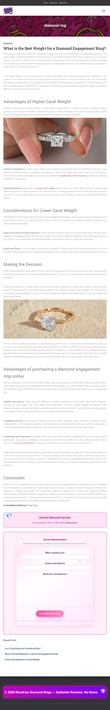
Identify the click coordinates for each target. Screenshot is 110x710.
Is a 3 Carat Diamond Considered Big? (23, 648)
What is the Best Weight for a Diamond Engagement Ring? (54, 48)
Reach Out (63, 3)
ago (32, 505)
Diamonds (53, 3)
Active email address (55, 563)
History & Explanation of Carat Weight (22, 659)
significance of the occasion (73, 176)
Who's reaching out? (55, 553)
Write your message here (55, 574)
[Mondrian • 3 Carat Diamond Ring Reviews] (9, 10)
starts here (71, 522)
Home (45, 3)
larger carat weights (46, 188)
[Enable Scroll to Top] (104, 704)
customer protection (24, 443)
